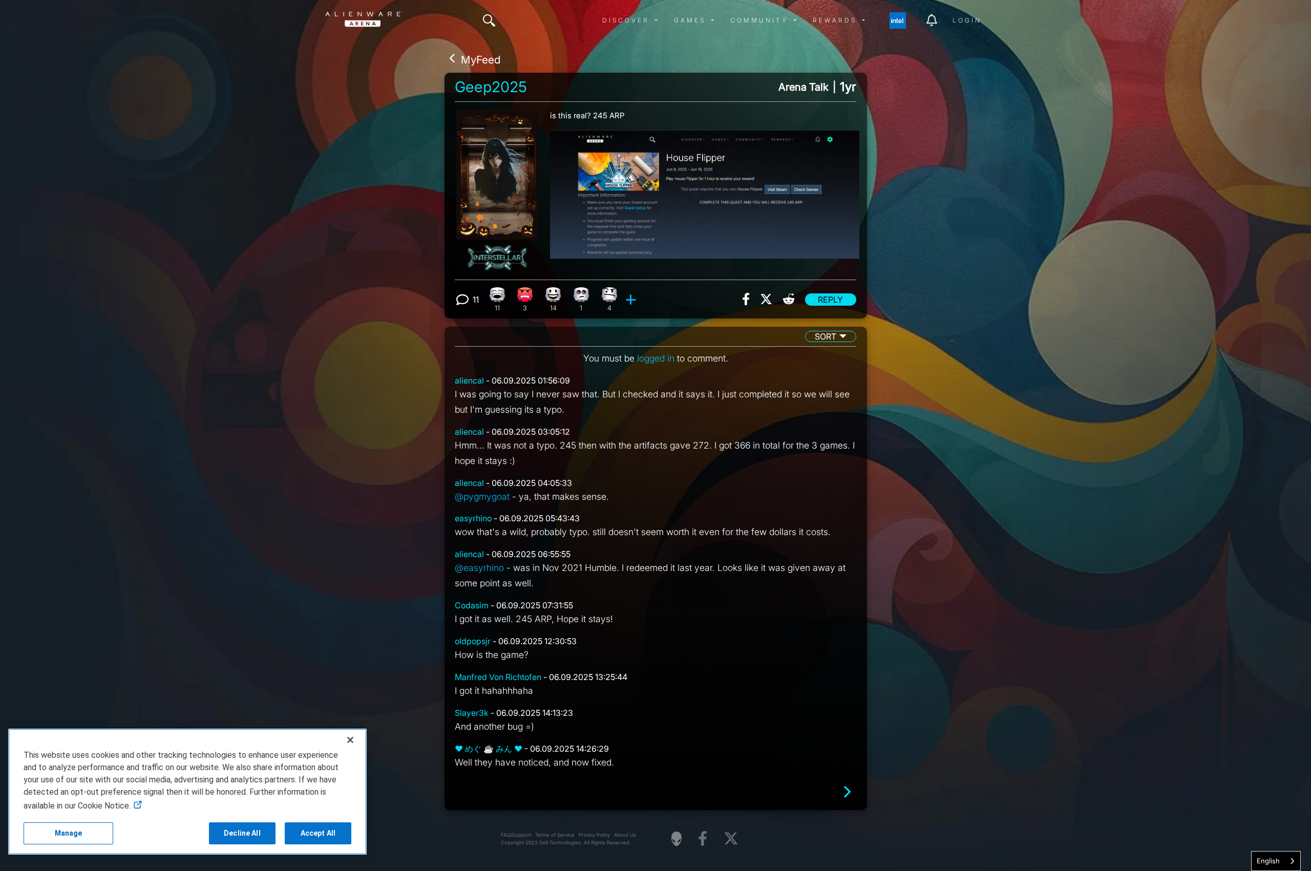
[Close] (350, 740)
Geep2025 (491, 87)
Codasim (472, 605)
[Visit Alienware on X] (731, 839)
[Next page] (846, 792)
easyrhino (473, 518)
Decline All (242, 833)
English (1268, 861)
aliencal (469, 380)
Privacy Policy (594, 835)
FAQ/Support (516, 835)
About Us (625, 835)
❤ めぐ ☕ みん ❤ (488, 748)
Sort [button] (825, 336)
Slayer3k (472, 713)
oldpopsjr (473, 641)
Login (967, 20)
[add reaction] (632, 299)
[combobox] (1276, 861)
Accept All (318, 833)
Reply (830, 299)
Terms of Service (555, 835)
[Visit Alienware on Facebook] (702, 839)
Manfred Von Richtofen (498, 677)
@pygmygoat (482, 496)
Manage (68, 833)
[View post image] (704, 190)
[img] (489, 20)
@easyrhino (479, 567)
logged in (655, 358)
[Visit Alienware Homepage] (676, 839)
